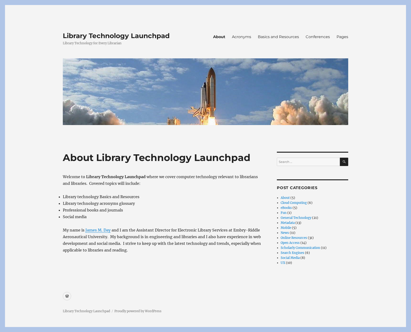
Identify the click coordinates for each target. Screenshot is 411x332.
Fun (284, 213)
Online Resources (294, 238)
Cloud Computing (294, 203)
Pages (342, 37)
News (285, 233)
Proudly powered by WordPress (137, 311)
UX (283, 263)
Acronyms (241, 37)
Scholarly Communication (300, 248)
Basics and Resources (278, 37)
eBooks (286, 208)
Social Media (290, 258)
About (219, 37)
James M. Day (98, 230)
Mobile (286, 228)
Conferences (318, 37)
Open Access (290, 243)
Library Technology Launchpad (116, 36)
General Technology (296, 218)
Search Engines (292, 253)
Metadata (288, 223)
